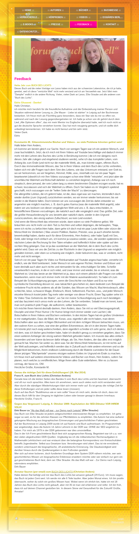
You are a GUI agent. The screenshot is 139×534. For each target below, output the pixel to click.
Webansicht (117, 522)
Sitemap (39, 518)
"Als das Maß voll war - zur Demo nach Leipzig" (56, 410)
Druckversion (26, 518)
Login (121, 518)
